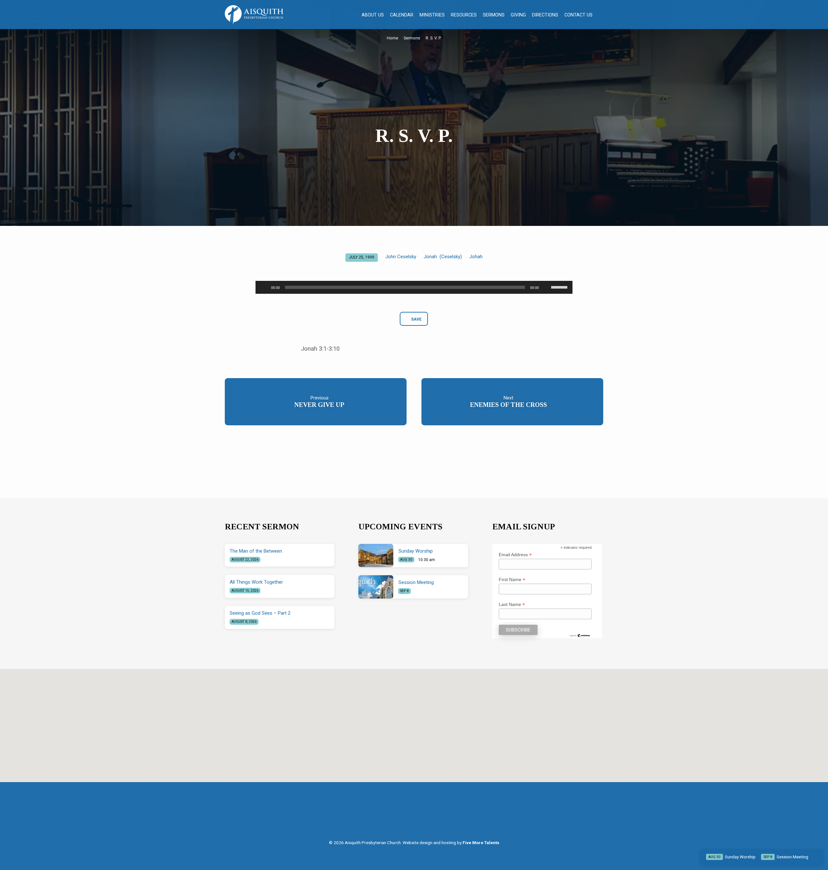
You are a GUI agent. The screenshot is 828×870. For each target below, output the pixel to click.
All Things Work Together (256, 582)
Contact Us (578, 14)
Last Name (512, 604)
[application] (414, 287)
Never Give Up (319, 404)
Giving (518, 14)
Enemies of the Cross (508, 404)
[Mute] (546, 287)
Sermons (494, 14)
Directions (545, 14)
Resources (464, 14)
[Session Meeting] (375, 587)
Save (416, 319)
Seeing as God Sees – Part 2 (260, 613)
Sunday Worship (415, 551)
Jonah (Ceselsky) (443, 257)
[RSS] (421, 816)
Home (392, 38)
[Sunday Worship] (375, 555)
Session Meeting (416, 582)
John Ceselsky (400, 257)
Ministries (432, 14)
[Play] (264, 287)
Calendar (401, 14)
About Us (373, 14)
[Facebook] (408, 816)
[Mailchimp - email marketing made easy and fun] (580, 635)
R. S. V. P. (433, 38)
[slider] (560, 286)
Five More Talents (481, 842)
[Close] (817, 856)
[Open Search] (600, 15)
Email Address (515, 555)
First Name (512, 580)
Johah (476, 257)
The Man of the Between (256, 551)
